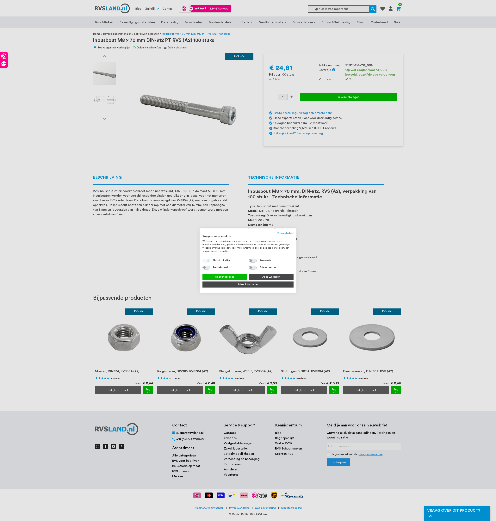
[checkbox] (253, 261)
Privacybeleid (285, 233)
